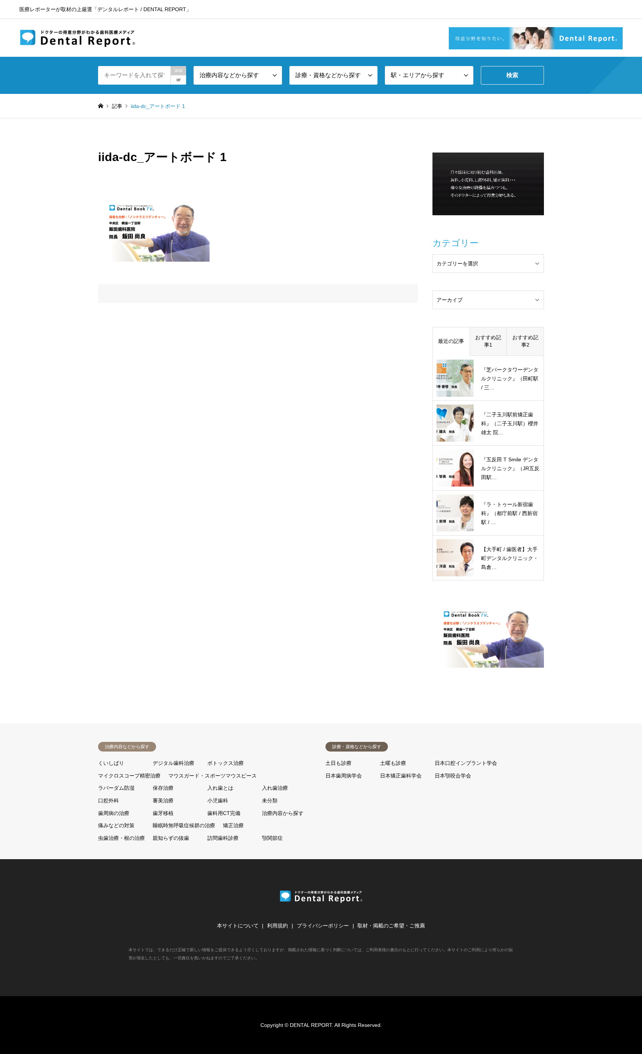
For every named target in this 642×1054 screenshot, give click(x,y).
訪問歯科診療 (223, 838)
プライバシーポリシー (323, 926)
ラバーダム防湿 (116, 788)
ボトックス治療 (225, 763)
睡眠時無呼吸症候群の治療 (184, 825)
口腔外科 (108, 800)
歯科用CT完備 (223, 813)
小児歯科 (217, 800)
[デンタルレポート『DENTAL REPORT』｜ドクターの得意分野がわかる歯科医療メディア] (77, 38)
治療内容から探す (283, 813)
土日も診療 (338, 763)
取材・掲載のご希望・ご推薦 (391, 926)
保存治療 (163, 788)
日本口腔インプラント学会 (466, 763)
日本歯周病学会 (343, 776)
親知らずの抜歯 (171, 838)
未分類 (270, 800)
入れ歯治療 (275, 788)
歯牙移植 (163, 813)
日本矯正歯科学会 (401, 776)
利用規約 (277, 926)
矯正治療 (233, 825)
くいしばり (111, 763)
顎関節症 (272, 838)
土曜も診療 (393, 763)
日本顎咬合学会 (453, 776)
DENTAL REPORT (311, 1025)
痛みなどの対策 (116, 825)
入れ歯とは (220, 788)
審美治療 (163, 800)
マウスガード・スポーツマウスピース (212, 776)
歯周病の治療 (113, 813)
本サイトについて (238, 926)
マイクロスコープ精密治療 (129, 776)
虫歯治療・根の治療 (121, 838)
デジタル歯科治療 (173, 763)
